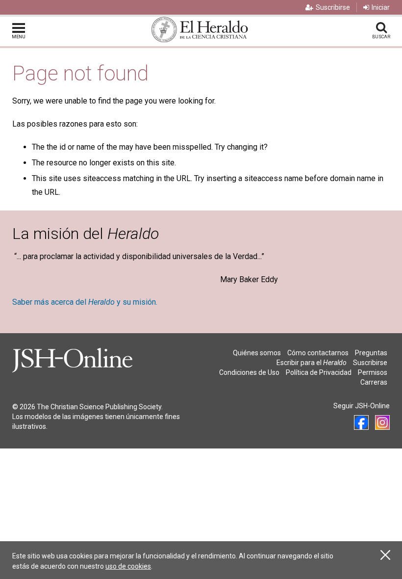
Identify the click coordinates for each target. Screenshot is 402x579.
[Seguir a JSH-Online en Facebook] (361, 422)
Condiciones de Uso (249, 372)
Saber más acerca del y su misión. (84, 302)
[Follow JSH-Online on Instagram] (382, 422)
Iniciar (381, 7)
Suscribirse (333, 7)
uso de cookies (128, 566)
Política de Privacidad (319, 372)
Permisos (372, 372)
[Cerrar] (385, 555)
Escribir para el (311, 363)
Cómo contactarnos (318, 353)
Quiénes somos (257, 353)
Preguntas (371, 353)
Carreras (373, 382)
